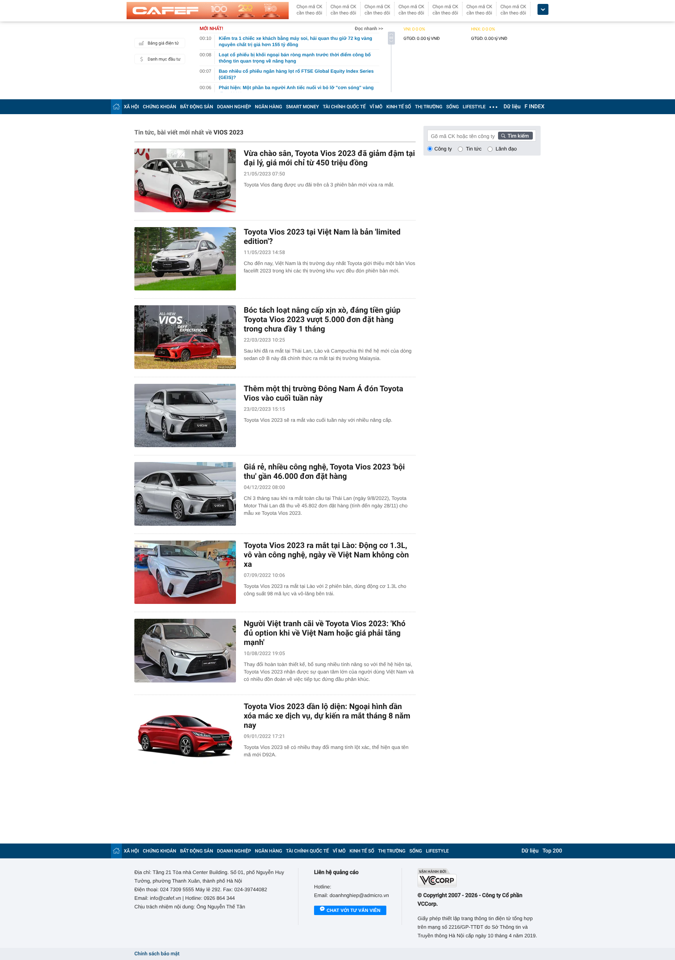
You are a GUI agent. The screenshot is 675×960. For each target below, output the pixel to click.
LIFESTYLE (474, 106)
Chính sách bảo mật (156, 954)
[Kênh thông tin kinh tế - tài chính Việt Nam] (208, 10)
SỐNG (452, 106)
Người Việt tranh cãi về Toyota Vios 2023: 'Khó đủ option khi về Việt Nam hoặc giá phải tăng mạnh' (324, 633)
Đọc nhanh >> (369, 28)
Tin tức (474, 149)
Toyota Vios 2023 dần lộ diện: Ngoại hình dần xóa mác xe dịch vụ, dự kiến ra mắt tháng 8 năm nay (327, 716)
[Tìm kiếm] (515, 136)
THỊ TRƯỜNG (428, 106)
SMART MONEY (302, 106)
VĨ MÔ (376, 106)
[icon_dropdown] (543, 9)
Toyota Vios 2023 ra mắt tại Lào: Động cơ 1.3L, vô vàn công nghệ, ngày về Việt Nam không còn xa (326, 555)
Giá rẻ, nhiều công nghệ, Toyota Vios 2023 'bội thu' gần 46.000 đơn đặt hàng (324, 471)
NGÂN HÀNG (268, 106)
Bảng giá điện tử (163, 43)
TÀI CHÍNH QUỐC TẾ (344, 106)
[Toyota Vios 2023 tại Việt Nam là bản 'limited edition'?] (185, 259)
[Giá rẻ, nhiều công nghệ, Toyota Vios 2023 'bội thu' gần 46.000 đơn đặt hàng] (185, 494)
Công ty (443, 149)
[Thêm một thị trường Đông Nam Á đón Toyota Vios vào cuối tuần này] (185, 416)
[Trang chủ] (116, 106)
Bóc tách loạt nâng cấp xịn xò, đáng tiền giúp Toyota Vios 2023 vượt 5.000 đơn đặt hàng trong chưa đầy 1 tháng (322, 319)
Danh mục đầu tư (164, 59)
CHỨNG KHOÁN (159, 106)
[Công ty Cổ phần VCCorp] (479, 877)
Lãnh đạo (506, 149)
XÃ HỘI (131, 106)
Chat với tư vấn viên (353, 910)
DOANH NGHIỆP (234, 106)
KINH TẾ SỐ (398, 106)
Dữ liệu (512, 107)
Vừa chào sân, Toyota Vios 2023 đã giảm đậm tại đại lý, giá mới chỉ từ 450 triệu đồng (329, 158)
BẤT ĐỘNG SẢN (196, 106)
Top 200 (552, 851)
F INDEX (535, 107)
